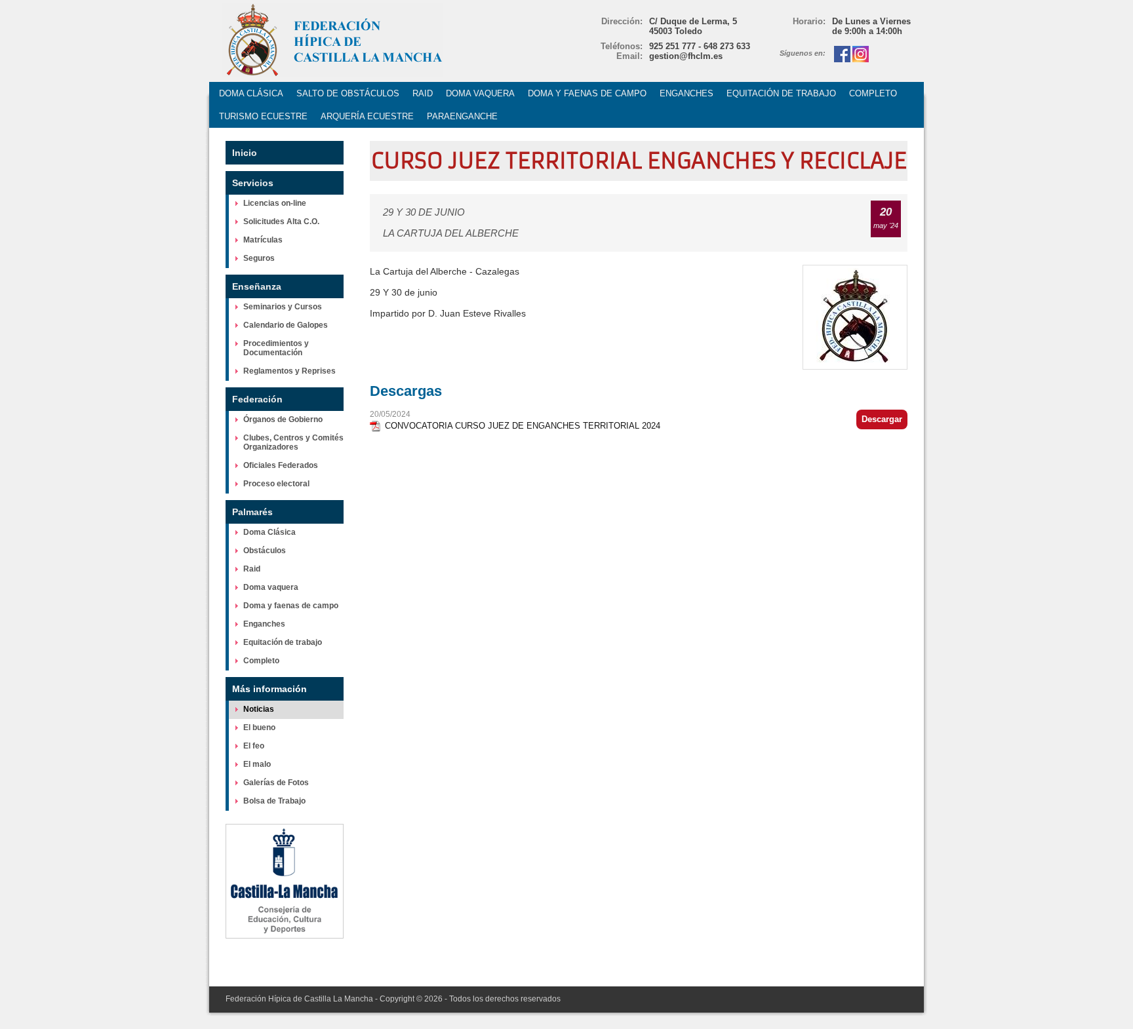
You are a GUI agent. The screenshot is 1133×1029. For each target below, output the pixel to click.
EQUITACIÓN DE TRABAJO (781, 93)
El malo (257, 764)
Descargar (882, 419)
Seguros (259, 258)
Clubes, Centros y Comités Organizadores (293, 442)
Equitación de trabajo (282, 642)
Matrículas (263, 239)
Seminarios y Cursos (282, 306)
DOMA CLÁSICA (251, 93)
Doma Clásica (269, 532)
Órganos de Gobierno (283, 419)
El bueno (259, 727)
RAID (422, 93)
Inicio (244, 152)
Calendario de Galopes (285, 325)
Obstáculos (264, 550)
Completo (261, 660)
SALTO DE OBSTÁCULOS (347, 93)
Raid (251, 568)
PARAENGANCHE (462, 116)
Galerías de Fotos (276, 782)
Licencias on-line (274, 203)
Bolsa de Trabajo (274, 801)
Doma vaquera (270, 587)
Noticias (258, 709)
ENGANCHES (686, 93)
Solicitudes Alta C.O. (281, 221)
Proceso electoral (276, 483)
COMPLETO (873, 93)
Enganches (264, 624)
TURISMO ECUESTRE (263, 116)
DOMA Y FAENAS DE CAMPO (587, 93)
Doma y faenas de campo (290, 605)
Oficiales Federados (280, 465)
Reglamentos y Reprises (289, 371)
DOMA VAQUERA (480, 93)
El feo (253, 745)
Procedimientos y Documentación (276, 348)
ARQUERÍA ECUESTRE (367, 116)
